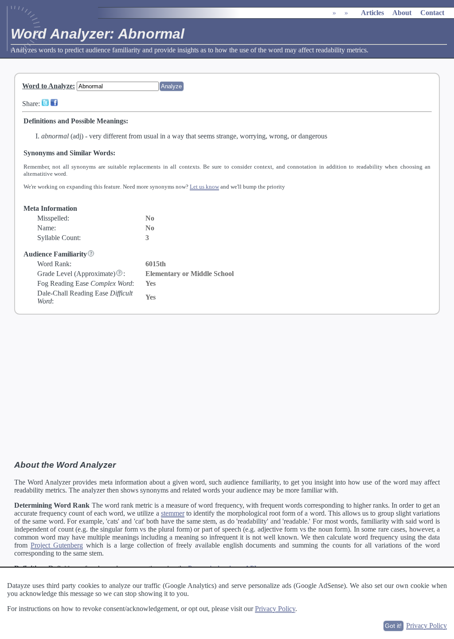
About (401, 12)
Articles (372, 12)
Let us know (204, 186)
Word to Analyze (47, 86)
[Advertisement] (227, 387)
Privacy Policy (275, 608)
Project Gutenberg (57, 545)
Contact (432, 12)
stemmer (172, 513)
